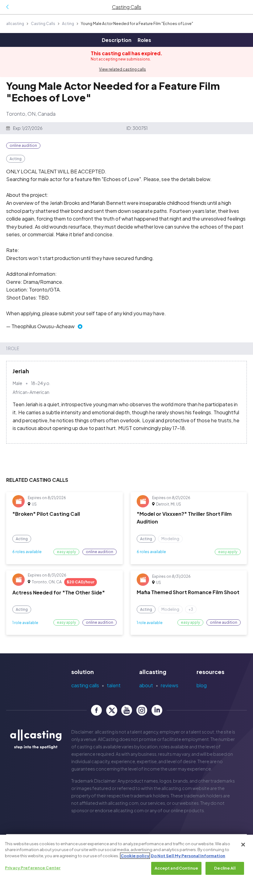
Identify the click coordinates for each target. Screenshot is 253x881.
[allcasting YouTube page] (126, 710)
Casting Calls (43, 23)
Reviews (169, 685)
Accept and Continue (176, 868)
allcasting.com (176, 788)
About (146, 685)
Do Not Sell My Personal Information (188, 855)
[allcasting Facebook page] (96, 710)
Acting (68, 23)
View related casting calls (122, 69)
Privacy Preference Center (32, 867)
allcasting (15, 23)
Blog (202, 685)
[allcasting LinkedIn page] (156, 710)
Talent (114, 685)
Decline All (224, 868)
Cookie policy (135, 855)
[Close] (243, 844)
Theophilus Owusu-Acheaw (43, 326)
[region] (126, 858)
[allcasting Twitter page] (111, 710)
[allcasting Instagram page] (141, 710)
